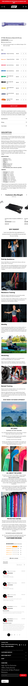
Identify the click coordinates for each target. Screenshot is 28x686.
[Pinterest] (21, 644)
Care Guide (4, 126)
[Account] (23, 6)
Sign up (23, 675)
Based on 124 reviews (18, 543)
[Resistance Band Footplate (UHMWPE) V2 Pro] (14, 208)
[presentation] (2, 23)
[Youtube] (19, 644)
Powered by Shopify (19, 650)
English (4, 681)
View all (14, 196)
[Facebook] (17, 644)
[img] (10, 573)
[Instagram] (23, 644)
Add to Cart (14, 106)
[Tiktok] (25, 644)
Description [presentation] (6, 132)
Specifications (4, 118)
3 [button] (14, 635)
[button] (5, 40)
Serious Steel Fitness (7, 42)
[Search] (5, 6)
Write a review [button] (14, 558)
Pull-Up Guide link (14, 265)
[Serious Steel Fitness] (14, 6)
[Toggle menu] (2, 6)
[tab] (6, 132)
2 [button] (11, 635)
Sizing (2, 122)
